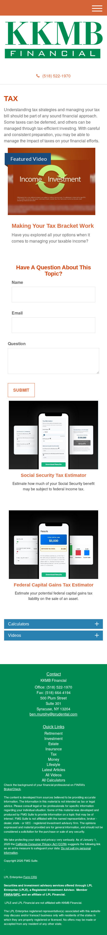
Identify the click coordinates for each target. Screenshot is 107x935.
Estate (53, 743)
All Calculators (53, 780)
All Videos (53, 774)
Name (17, 282)
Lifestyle (53, 764)
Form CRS (30, 877)
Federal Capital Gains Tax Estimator (53, 584)
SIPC (17, 894)
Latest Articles (53, 769)
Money (53, 759)
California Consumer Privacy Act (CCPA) (41, 844)
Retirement (53, 733)
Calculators (18, 624)
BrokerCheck (12, 789)
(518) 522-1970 (56, 76)
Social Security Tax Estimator (53, 475)
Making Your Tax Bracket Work (53, 226)
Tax (54, 754)
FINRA (8, 894)
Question (17, 343)
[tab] (53, 624)
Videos (14, 635)
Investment (53, 738)
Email (17, 313)
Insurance (53, 748)
